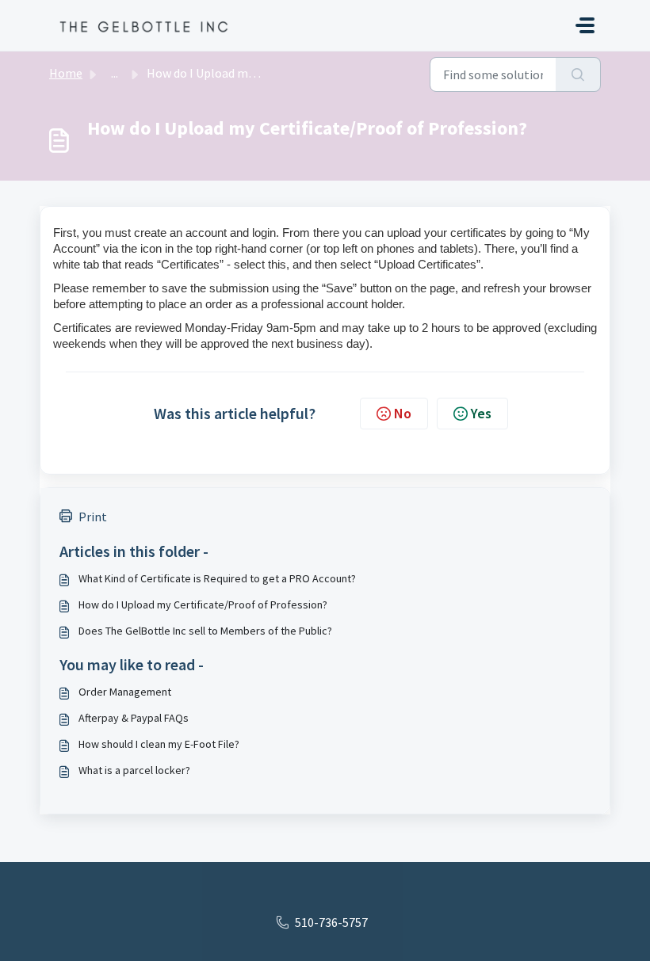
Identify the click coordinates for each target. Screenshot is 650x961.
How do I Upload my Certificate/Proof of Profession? (202, 604)
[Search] (578, 74)
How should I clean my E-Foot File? (158, 744)
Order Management (124, 692)
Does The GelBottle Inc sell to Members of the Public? (205, 631)
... (114, 73)
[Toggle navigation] (585, 25)
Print (92, 516)
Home (65, 73)
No (402, 413)
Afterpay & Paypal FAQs (133, 718)
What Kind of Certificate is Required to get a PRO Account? (217, 578)
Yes (481, 413)
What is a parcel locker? (134, 770)
